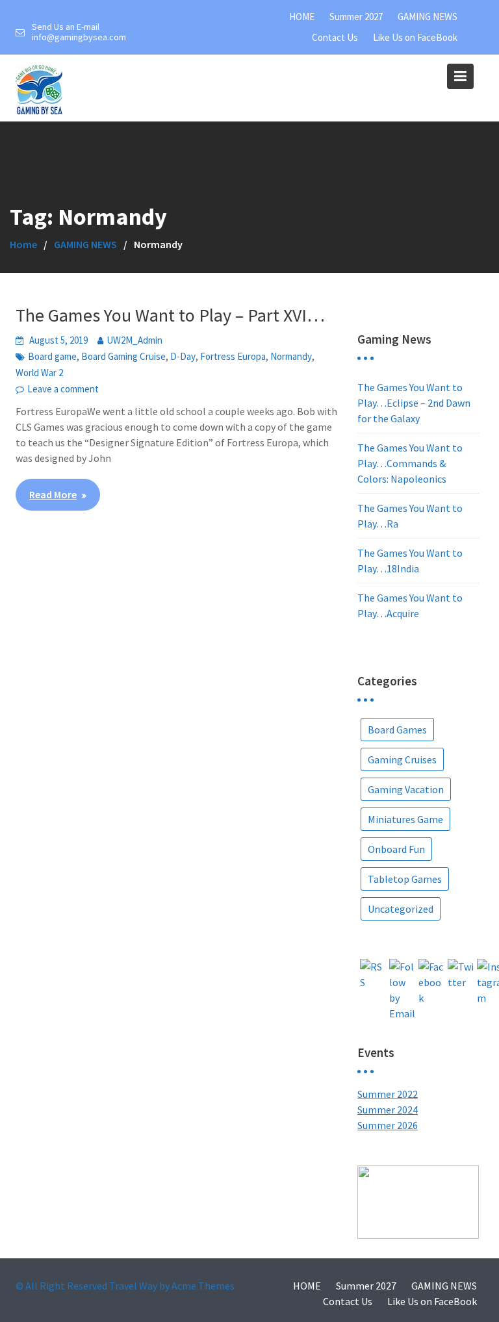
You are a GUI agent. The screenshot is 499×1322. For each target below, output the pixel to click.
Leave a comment (63, 389)
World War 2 (39, 372)
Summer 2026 (387, 1125)
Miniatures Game (405, 819)
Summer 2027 (356, 16)
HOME (301, 16)
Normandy (291, 356)
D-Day (183, 356)
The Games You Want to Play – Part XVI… (170, 315)
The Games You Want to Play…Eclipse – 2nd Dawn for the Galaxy (413, 403)
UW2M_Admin (134, 340)
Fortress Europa (233, 356)
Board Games (397, 729)
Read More (53, 494)
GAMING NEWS (427, 16)
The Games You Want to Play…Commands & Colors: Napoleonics (410, 463)
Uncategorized (400, 908)
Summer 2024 (387, 1109)
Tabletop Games (405, 878)
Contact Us (335, 37)
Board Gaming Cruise (123, 356)
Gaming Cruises (402, 759)
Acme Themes (203, 1285)
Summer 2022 (387, 1093)
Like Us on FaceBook (415, 37)
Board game (52, 356)
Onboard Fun (396, 849)
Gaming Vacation (406, 789)
